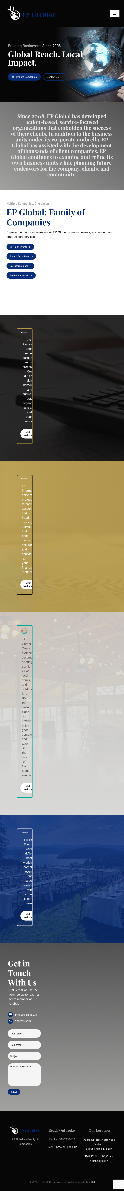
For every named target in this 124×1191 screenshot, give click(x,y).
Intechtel (90, 1181)
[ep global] (32, 4)
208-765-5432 (23, 1021)
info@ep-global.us (26, 1014)
